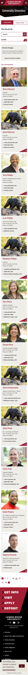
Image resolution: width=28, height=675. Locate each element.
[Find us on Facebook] (10, 623)
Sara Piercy (7, 301)
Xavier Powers (8, 511)
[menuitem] (14, 592)
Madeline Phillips (10, 258)
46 (6, 582)
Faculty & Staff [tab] (7, 22)
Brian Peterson (9, 89)
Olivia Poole (7, 428)
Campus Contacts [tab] (20, 22)
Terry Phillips (8, 175)
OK (21, 666)
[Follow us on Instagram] (18, 623)
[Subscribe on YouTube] (14, 623)
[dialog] (14, 666)
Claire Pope (7, 468)
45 (2, 582)
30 (13, 578)
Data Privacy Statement (9, 669)
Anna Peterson (9, 132)
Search (5, 34)
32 (19, 578)
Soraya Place (8, 344)
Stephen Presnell (9, 554)
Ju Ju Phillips (8, 218)
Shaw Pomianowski (10, 387)
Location (3, 39)
